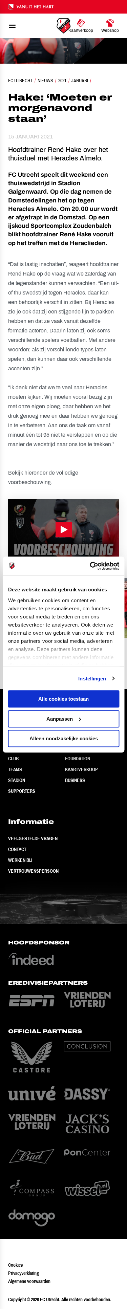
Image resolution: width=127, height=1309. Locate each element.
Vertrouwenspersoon (33, 871)
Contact (17, 849)
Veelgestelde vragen (33, 838)
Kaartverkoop (81, 769)
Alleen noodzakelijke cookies (63, 738)
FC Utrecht (20, 81)
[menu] (12, 26)
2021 (62, 81)
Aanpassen (59, 719)
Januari (79, 81)
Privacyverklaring (23, 1273)
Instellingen (92, 678)
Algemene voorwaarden (29, 1281)
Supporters (21, 791)
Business (75, 780)
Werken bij (20, 860)
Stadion (16, 780)
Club (13, 759)
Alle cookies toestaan (63, 699)
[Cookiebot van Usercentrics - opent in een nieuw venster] (90, 566)
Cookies (15, 1265)
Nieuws (45, 81)
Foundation (77, 759)
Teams (15, 769)
